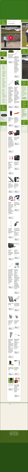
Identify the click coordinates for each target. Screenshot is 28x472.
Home (9, 21)
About (11, 431)
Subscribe (4, 115)
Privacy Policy (15, 434)
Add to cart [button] (16, 374)
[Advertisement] (14, 458)
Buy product (10, 62)
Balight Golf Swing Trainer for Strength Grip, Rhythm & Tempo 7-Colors (4, 83)
